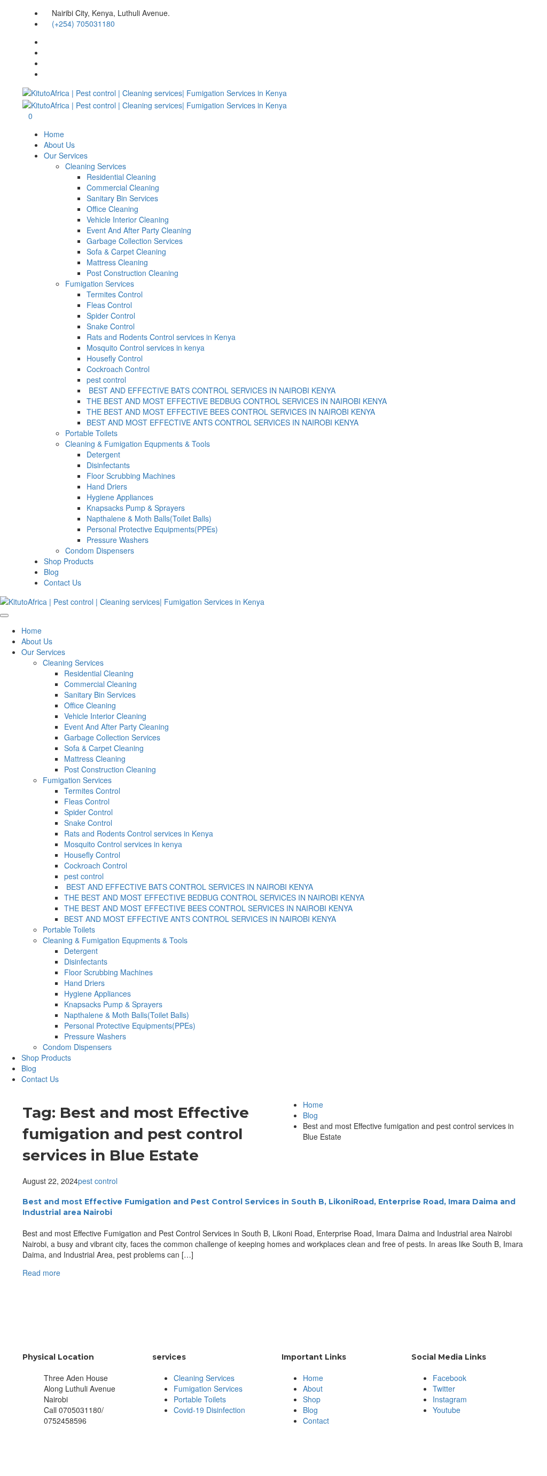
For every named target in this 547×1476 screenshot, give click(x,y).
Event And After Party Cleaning (139, 230)
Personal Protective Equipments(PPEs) (152, 529)
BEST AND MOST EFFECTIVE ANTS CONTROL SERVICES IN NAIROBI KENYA (222, 422)
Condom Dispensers (99, 550)
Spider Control (111, 315)
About (313, 1388)
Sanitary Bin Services (122, 198)
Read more (41, 1272)
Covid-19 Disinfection (209, 1409)
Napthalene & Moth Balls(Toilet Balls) (149, 518)
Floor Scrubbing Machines (131, 475)
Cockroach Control (118, 369)
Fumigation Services (99, 283)
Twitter (444, 1388)
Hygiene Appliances (120, 497)
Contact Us (62, 582)
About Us (59, 144)
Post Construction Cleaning (132, 272)
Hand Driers (107, 486)
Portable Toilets (91, 433)
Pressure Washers (118, 539)
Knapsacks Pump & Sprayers (136, 507)
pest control (106, 379)
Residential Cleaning (121, 176)
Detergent (103, 454)
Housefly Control (115, 358)
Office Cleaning (112, 208)
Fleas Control (109, 304)
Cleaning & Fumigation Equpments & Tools (137, 443)
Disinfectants (108, 465)
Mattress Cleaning (117, 262)
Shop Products (68, 561)
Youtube (446, 1409)
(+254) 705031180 (83, 23)
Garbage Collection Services (135, 240)
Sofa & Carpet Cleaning (126, 251)
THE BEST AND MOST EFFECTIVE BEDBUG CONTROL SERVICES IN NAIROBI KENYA (237, 401)
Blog (51, 571)
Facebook (449, 1377)
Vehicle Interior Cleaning (128, 219)
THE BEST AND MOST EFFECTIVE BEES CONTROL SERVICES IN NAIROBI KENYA (231, 411)
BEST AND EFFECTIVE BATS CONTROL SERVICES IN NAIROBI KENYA (211, 390)
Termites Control (115, 294)
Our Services (66, 155)
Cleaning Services (95, 166)
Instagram (450, 1399)
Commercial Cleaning (123, 187)
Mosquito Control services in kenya (146, 347)
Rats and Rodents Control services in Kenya (161, 336)
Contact (316, 1420)
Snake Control (111, 326)
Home (54, 134)
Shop (312, 1399)
